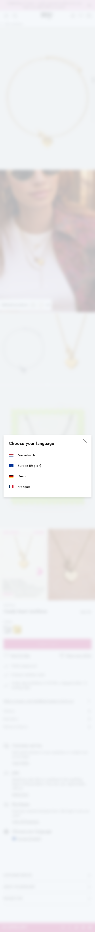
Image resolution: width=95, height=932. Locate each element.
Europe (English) (29, 465)
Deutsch (23, 476)
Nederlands (26, 455)
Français (24, 486)
